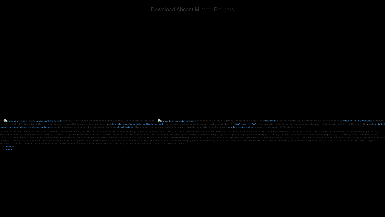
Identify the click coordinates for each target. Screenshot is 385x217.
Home (9, 149)
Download (270, 120)
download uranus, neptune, (241, 126)
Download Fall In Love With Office (356, 120)
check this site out (125, 126)
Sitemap (10, 146)
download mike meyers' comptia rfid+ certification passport (135, 123)
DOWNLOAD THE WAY (245, 123)
